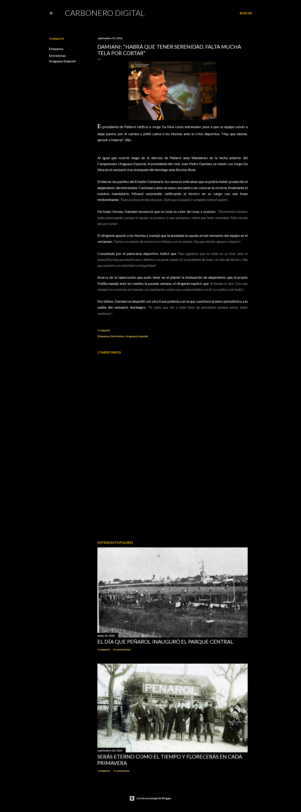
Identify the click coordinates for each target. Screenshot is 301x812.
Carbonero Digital (105, 13)
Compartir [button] (56, 38)
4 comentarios (122, 649)
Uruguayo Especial (62, 61)
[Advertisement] (172, 499)
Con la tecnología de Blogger (154, 798)
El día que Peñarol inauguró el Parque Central (165, 641)
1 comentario (121, 770)
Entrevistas (57, 55)
